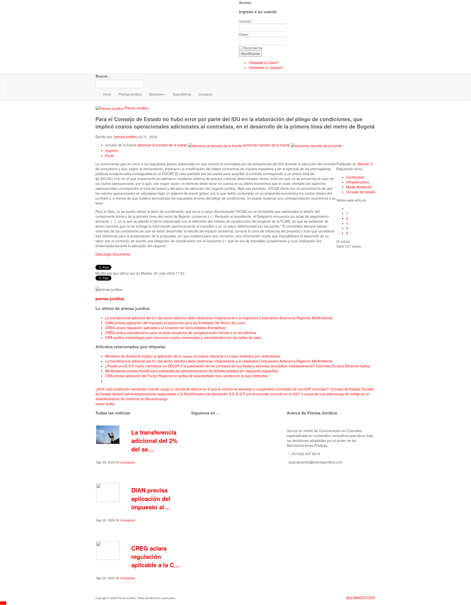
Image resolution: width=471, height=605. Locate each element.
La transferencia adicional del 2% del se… (154, 440)
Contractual (355, 177)
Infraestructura (357, 182)
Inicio (107, 94)
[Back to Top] (3, 603)
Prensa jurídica (130, 94)
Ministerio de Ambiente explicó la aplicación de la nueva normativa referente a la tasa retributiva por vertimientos (192, 356)
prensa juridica (125, 136)
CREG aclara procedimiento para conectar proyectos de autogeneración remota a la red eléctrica (180, 332)
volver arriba (105, 403)
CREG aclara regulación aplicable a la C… (155, 556)
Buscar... (103, 76)
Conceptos (127, 462)
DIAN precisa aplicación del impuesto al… (150, 498)
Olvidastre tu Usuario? (266, 67)
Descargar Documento (113, 254)
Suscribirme (182, 94)
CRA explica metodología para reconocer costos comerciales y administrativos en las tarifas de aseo (183, 337)
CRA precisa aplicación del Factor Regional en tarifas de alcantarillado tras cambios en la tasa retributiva (186, 375)
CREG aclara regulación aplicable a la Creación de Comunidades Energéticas (165, 327)
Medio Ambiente (358, 186)
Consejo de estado (360, 191)
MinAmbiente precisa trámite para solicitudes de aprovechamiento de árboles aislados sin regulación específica (191, 370)
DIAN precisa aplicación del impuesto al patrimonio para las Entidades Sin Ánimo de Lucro (175, 322)
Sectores (156, 94)
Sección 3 (365, 163)
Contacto (205, 94)
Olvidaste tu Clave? (264, 62)
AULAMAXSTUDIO (360, 597)
